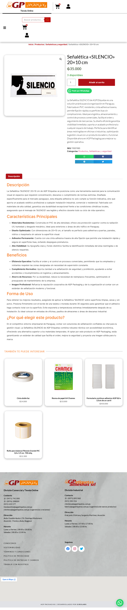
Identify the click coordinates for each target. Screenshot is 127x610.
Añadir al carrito (96, 82)
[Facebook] (68, 549)
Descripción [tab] (14, 176)
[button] (4, 28)
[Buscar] (47, 19)
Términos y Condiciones (17, 552)
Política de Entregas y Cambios (21, 560)
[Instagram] (75, 549)
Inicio (31, 44)
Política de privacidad (16, 556)
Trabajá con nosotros (16, 564)
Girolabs (81, 604)
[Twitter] (81, 549)
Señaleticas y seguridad (56, 44)
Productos (39, 44)
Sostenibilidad (12, 548)
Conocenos (10, 543)
